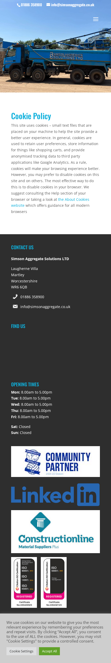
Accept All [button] (49, 651)
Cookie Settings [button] (21, 651)
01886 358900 (32, 296)
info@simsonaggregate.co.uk (45, 306)
